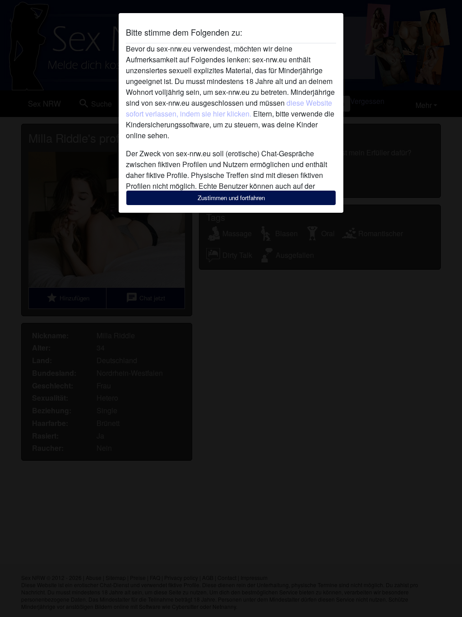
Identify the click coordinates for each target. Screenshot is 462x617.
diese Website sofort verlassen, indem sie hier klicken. (229, 108)
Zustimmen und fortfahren (231, 197)
